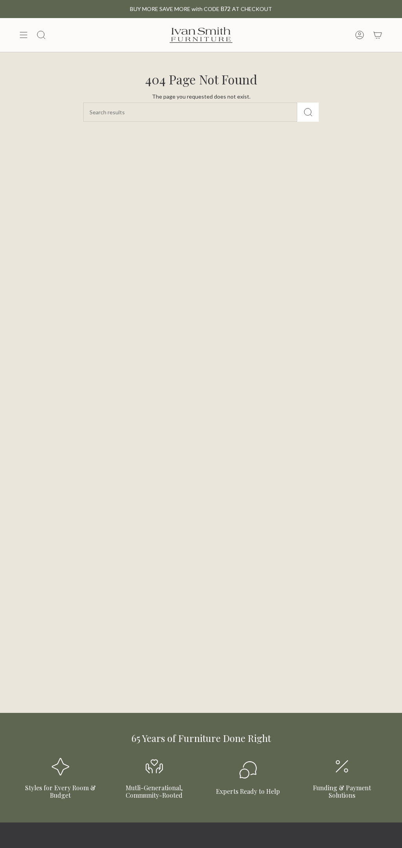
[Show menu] (23, 35)
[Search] (308, 112)
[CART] (378, 35)
